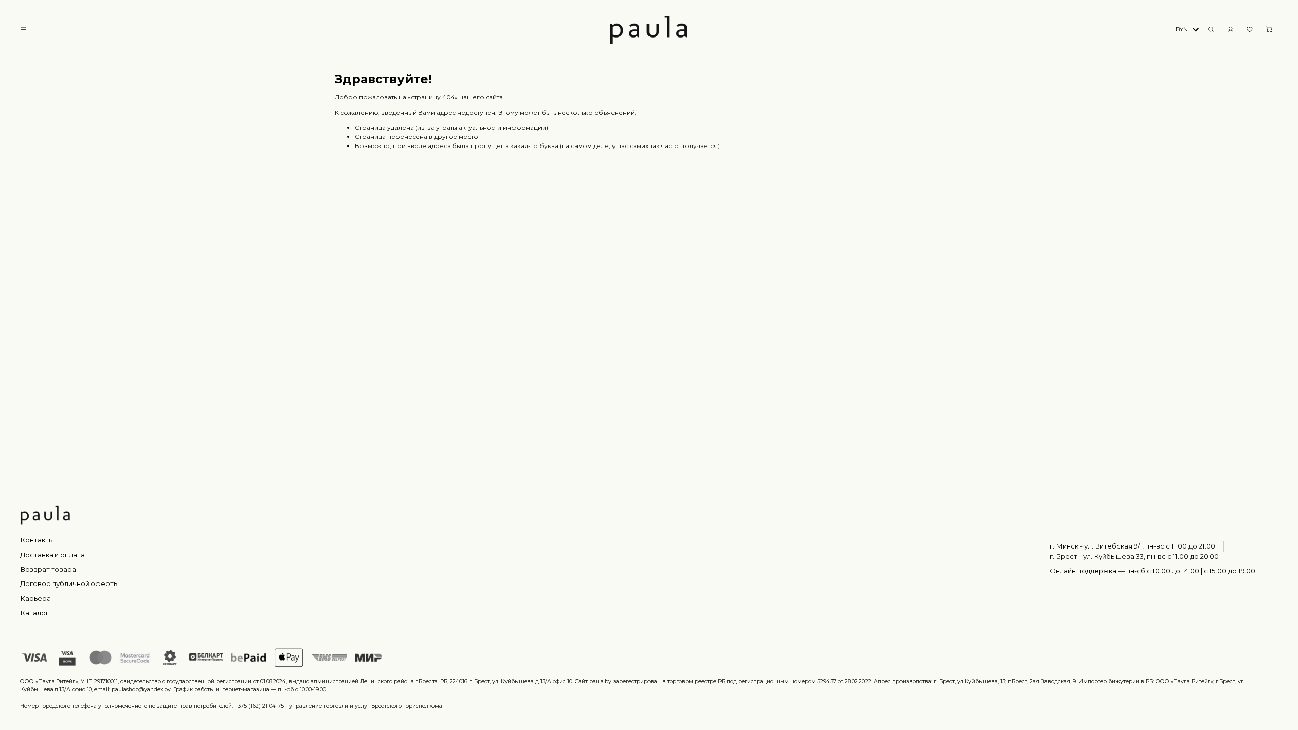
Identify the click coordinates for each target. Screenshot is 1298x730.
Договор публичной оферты (69, 583)
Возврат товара (48, 569)
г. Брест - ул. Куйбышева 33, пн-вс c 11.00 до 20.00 (1134, 556)
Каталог (34, 613)
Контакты (37, 540)
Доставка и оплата (52, 555)
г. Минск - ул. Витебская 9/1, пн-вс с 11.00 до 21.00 (1132, 546)
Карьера (35, 598)
